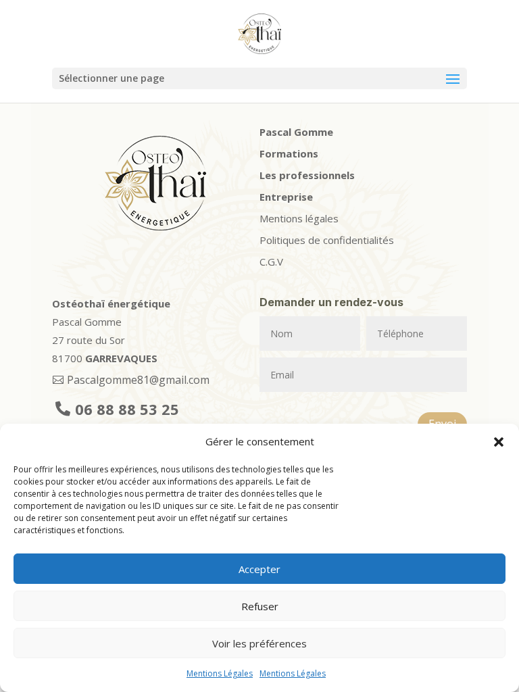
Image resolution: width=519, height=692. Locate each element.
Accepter (259, 569)
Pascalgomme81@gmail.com (138, 379)
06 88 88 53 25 (127, 409)
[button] (498, 442)
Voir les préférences (259, 643)
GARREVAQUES (121, 358)
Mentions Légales (220, 673)
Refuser (259, 606)
